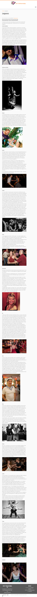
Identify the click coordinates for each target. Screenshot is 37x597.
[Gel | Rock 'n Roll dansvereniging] (18, 3)
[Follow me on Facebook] (5, 594)
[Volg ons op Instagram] (6, 594)
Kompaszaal (7, 126)
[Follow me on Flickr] (8, 594)
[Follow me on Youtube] (3, 595)
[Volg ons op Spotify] (4, 594)
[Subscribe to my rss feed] (2, 594)
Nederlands (16, 18)
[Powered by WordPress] (17, 594)
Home (3, 10)
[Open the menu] (35, 7)
